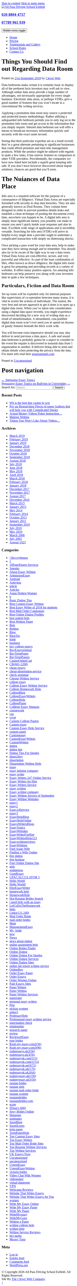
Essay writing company (24, 792)
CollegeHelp (17, 699)
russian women (18, 1093)
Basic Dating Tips (20, 600)
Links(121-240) (19, 912)
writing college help (21, 1225)
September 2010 (19, 524)
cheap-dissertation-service (25, 671)
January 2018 (17, 485)
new (12, 934)
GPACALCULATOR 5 (24, 877)
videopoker (16, 1179)
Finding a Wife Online (23, 852)
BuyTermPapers (19, 657)
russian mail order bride (24, 1090)
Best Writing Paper (21, 621)
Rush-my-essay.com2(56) (25, 1044)
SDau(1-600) (17, 1108)
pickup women (18, 1008)
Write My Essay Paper (23, 1207)
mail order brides (19, 920)
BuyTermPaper (18, 653)
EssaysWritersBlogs (21, 824)
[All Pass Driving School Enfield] (23, 6)
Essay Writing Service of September (31, 795)
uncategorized (18, 1161)
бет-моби (15, 1235)
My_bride (15, 930)
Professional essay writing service (30, 1019)
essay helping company (23, 770)
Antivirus (15, 582)
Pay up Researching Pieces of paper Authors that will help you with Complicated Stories (39, 408)
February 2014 (18, 514)
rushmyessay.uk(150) (22, 1076)
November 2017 (19, 492)
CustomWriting (18, 742)
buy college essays (21, 646)
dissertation (16, 760)
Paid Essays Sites (20, 983)
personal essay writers (23, 1001)
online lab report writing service (29, 966)
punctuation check (20, 1022)
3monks (14, 568)
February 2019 (18, 439)
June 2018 (15, 467)
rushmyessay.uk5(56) (22, 1079)
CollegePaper (17, 703)
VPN (12, 1186)
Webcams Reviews (21, 1189)
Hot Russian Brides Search (26, 898)
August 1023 (17, 542)
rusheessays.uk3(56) (22, 1054)
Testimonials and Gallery (24, 44)
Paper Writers (17, 987)
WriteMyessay (18, 1214)
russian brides (17, 1083)
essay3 (13, 813)
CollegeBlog (17, 692)
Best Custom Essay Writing (26, 604)
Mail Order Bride (20, 916)
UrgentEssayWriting (22, 1168)
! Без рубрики (18, 557)
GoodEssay (16, 873)
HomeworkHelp (19, 895)
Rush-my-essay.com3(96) (25, 1047)
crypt (12, 717)
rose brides (16, 1040)
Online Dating (18, 951)
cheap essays (17, 667)
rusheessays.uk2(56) (22, 1051)
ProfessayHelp (18, 1015)
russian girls (16, 1086)
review (13, 1033)
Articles (14, 589)
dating (13, 746)
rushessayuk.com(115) (23, 1058)
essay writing (17, 788)
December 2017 (19, 489)
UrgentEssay (17, 1164)
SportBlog (15, 1122)
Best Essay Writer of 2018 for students (33, 607)
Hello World (17, 880)
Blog (12, 632)
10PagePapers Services (23, 564)
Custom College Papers (24, 721)
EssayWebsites (18, 831)
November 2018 (19, 450)
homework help (19, 891)
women (14, 1200)
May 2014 (15, 510)
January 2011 (17, 521)
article (13, 586)
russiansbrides (18, 1097)
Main (12, 923)
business (14, 643)
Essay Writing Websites (24, 799)
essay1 (13, 802)
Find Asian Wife (19, 848)
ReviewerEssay (19, 1037)
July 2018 (15, 464)
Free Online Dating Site (24, 863)
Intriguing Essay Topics (18, 380)
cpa (11, 714)
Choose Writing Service (24, 678)
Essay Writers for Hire (23, 781)
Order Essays (17, 976)
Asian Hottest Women (23, 593)
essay (12, 767)
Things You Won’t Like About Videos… (34, 420)
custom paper (17, 731)
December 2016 (19, 499)
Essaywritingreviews (22, 841)
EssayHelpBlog (19, 817)
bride (12, 639)
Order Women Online (23, 980)
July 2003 (15, 538)
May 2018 (15, 471)
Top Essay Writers (20, 1140)
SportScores (16, 1125)
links (12, 909)
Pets (12, 1005)
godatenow (16, 870)
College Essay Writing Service (28, 685)
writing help (16, 1228)
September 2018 (19, 457)
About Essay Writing (22, 572)
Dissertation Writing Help (25, 763)
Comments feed (19, 1261)
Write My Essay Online (24, 1204)
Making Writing (19, 417)
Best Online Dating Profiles (26, 614)
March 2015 (17, 503)
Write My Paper (19, 1211)
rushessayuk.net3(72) (22, 1065)
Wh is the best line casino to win (29, 403)
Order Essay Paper (21, 973)
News (13, 937)
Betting (14, 628)
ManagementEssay (21, 927)
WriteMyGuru (18, 1218)
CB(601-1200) (18, 664)
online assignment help (23, 944)
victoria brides (18, 1172)
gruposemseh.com (43, 354)
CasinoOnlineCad (20, 660)
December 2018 (19, 446)
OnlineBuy (16, 969)
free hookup (16, 859)
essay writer (16, 774)
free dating (16, 856)
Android (14, 579)
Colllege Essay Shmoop (24, 706)
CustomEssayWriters (22, 738)
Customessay (17, 735)
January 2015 (17, 506)
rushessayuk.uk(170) (22, 1069)
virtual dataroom (19, 1182)
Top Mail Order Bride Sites (26, 1143)
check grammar (19, 675)
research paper (18, 1030)
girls (12, 866)
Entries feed (16, 1258)
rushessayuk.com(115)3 (24, 1062)
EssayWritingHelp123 (23, 838)
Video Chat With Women (25, 1175)
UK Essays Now (20, 1154)
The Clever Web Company (28, 1279)
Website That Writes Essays (26, 1193)
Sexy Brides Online (21, 1111)
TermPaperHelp (19, 1133)
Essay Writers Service (23, 785)
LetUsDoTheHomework (24, 905)
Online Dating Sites (21, 962)
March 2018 (17, 478)
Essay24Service (19, 809)
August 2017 (17, 496)
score (12, 1104)
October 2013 (18, 517)
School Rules (17, 48)
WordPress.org (18, 1265)
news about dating (20, 941)
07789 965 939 (13, 22)
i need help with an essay (25, 902)
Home (13, 37)
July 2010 (15, 528)
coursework (16, 710)
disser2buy (16, 756)
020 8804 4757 (13, 14)
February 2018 (18, 482)
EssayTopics (17, 827)
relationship (16, 1026)
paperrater (15, 998)
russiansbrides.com (21, 1101)
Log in (13, 1254)
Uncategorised (23, 360)
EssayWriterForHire (21, 834)
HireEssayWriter (19, 888)
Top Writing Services (22, 1150)
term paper (16, 1129)
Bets (12, 625)
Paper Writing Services (23, 994)
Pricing (13, 41)
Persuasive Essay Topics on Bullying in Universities (36, 383)
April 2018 (16, 475)
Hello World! (17, 884)
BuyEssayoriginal (20, 650)
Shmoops (15, 1115)
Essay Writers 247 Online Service (30, 777)
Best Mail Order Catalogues (26, 611)
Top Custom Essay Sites (24, 1136)
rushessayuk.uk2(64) (22, 1072)
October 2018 (18, 453)
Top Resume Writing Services (28, 1147)
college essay (17, 682)
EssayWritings (18, 845)
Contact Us (16, 51)
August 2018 (17, 460)
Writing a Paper (19, 1221)
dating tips (15, 749)
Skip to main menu (33, 3)
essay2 (13, 806)
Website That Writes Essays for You (31, 1196)
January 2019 (17, 443)
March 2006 (17, 535)
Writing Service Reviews (24, 1232)
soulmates (15, 1118)
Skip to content (11, 3)
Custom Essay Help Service (26, 728)
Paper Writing (18, 991)
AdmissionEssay (19, 575)
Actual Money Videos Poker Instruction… (35, 413)
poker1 (13, 1012)
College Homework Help (25, 689)
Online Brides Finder (22, 948)
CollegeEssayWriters (22, 696)
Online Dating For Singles (25, 955)
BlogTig (14, 635)
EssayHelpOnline (20, 820)
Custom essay (18, 724)
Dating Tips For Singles (24, 753)
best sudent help (19, 618)
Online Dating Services (23, 959)
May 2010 (15, 531)
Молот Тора (17, 1239)
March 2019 (17, 435)
